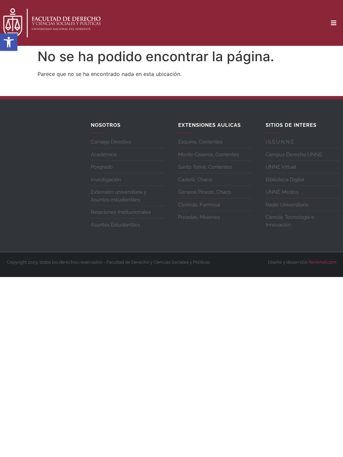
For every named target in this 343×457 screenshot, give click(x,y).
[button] (8, 42)
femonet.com (322, 262)
